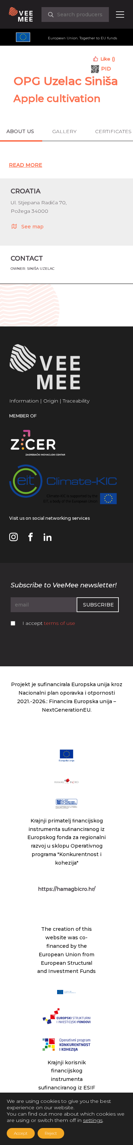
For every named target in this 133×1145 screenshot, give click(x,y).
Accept (21, 1133)
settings (92, 1120)
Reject (51, 1133)
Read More (25, 165)
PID (106, 68)
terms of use (59, 623)
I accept (48, 623)
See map (32, 226)
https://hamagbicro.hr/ (66, 889)
